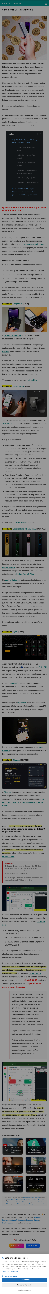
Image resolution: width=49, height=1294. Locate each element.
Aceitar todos (24, 1280)
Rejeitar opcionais (24, 1290)
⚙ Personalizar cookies (10, 1276)
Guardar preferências (24, 1285)
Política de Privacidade (10, 1271)
